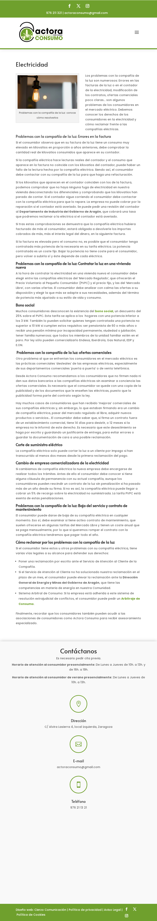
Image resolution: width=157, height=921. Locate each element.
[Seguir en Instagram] (87, 6)
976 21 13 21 (78, 807)
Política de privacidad (85, 910)
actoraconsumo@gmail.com (86, 13)
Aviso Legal (112, 910)
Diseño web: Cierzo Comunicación (41, 910)
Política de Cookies (31, 915)
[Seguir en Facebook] (69, 6)
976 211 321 (54, 13)
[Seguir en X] (78, 6)
